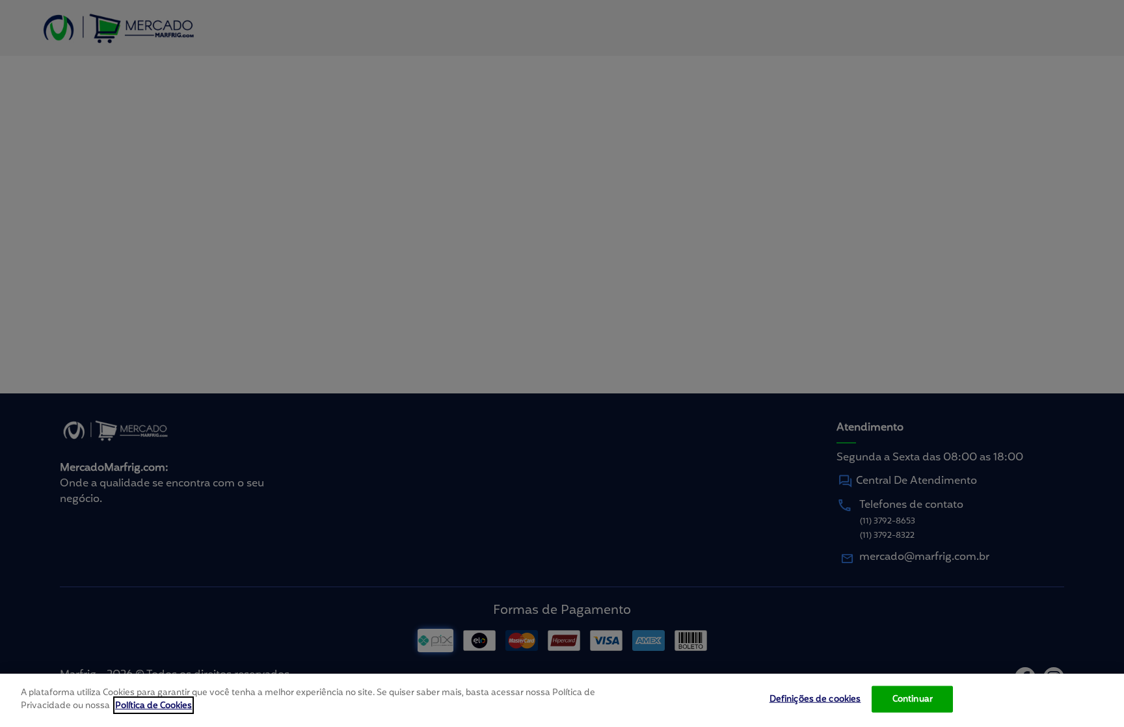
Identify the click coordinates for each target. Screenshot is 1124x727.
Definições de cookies (815, 699)
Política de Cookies (153, 705)
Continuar (912, 699)
